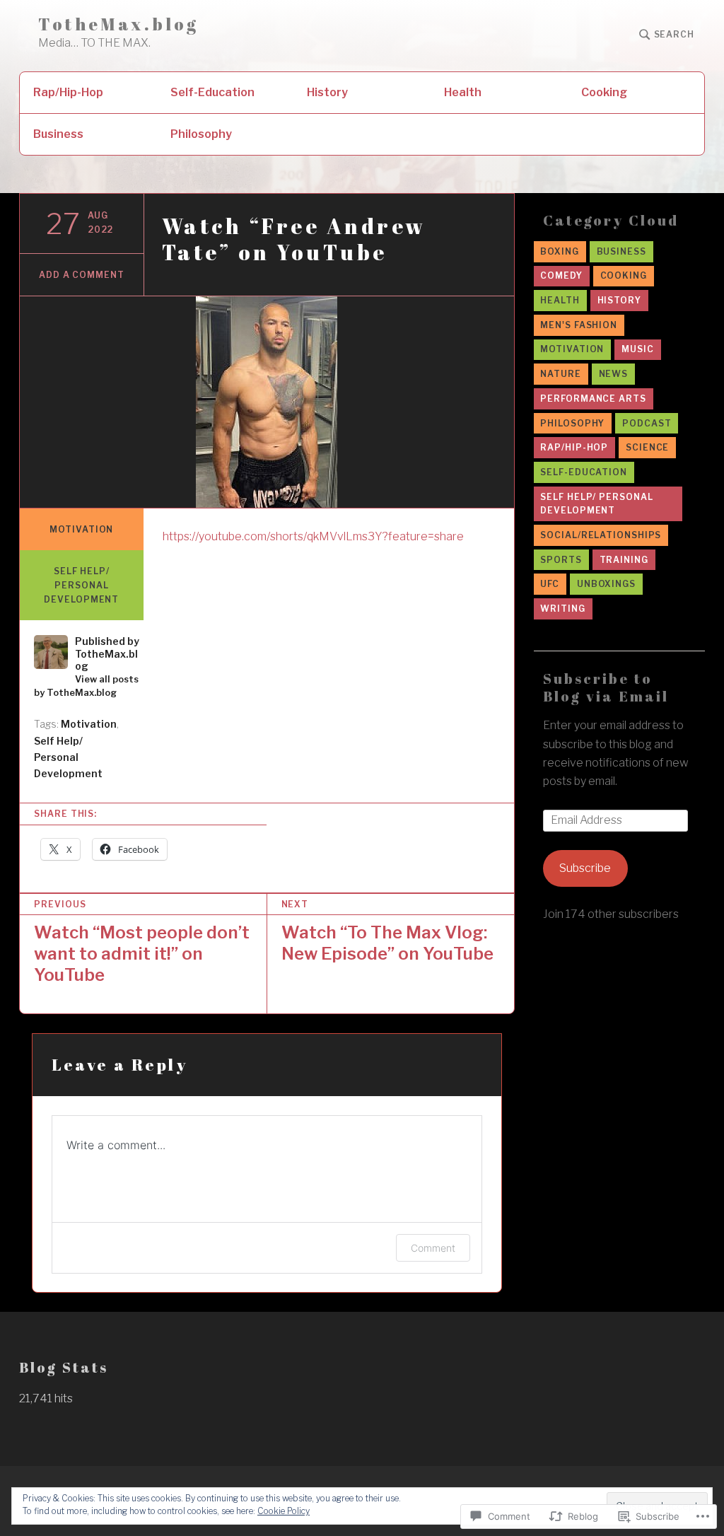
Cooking (604, 92)
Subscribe (585, 868)
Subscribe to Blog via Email (606, 687)
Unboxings (606, 583)
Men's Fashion (578, 325)
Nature (560, 373)
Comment (433, 1248)
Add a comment (81, 274)
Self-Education (212, 92)
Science (647, 447)
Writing (562, 608)
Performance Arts (593, 398)
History (327, 92)
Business (58, 134)
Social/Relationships (600, 535)
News (614, 373)
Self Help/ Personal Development (81, 585)
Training (624, 559)
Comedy (561, 275)
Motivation (81, 529)
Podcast (646, 423)
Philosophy (201, 134)
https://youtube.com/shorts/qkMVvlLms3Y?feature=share (313, 536)
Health (462, 92)
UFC (549, 583)
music (637, 349)
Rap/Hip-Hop (68, 92)
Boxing (559, 251)
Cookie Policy (283, 1511)
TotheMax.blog (118, 24)
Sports (560, 559)
